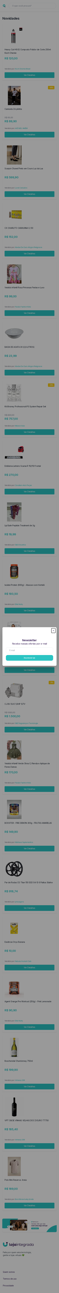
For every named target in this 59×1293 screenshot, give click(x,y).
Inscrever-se (29, 658)
